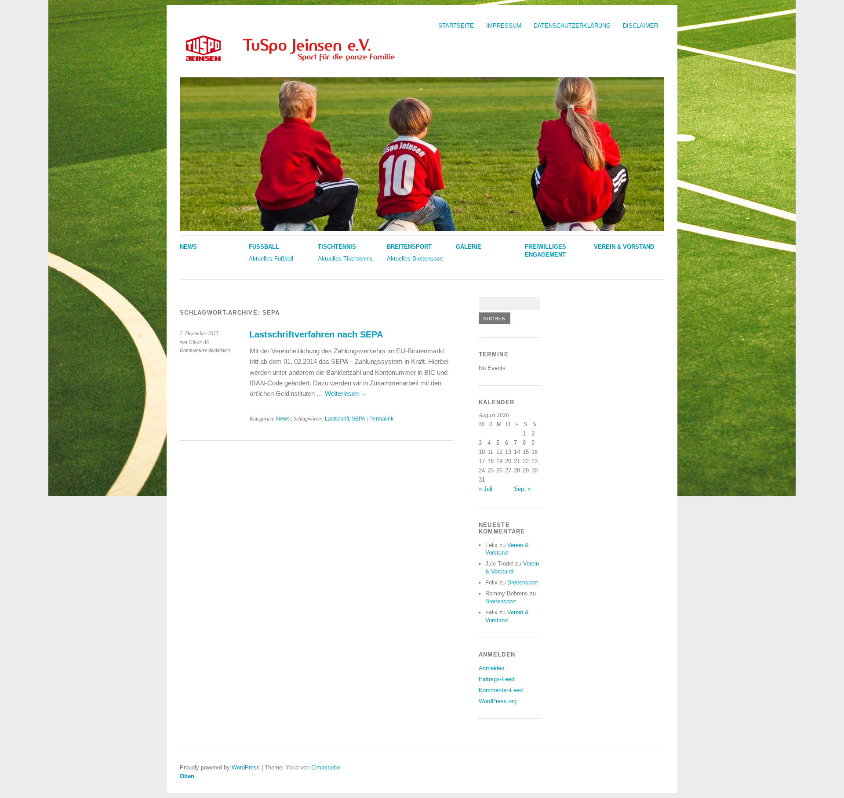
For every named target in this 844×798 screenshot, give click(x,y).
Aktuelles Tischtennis (345, 258)
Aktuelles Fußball (271, 258)
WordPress (246, 767)
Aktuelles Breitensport (415, 258)
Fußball (264, 246)
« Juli (485, 489)
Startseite (456, 25)
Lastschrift (337, 419)
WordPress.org (498, 701)
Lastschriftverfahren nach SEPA (316, 334)
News (188, 246)
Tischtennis (337, 246)
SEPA (358, 419)
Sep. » (522, 489)
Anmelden (491, 668)
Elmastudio (325, 767)
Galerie (468, 246)
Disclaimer (640, 25)
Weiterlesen (346, 393)
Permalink (381, 419)
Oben (187, 776)
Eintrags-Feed (496, 679)
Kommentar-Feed (501, 690)
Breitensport (409, 246)
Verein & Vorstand (624, 246)
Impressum (503, 25)
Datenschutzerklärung (572, 25)
